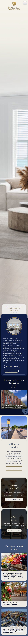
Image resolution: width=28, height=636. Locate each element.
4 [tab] (16, 312)
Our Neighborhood (14, 468)
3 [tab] (14, 312)
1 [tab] (11, 312)
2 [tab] (13, 312)
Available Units (12, 366)
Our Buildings (11, 371)
